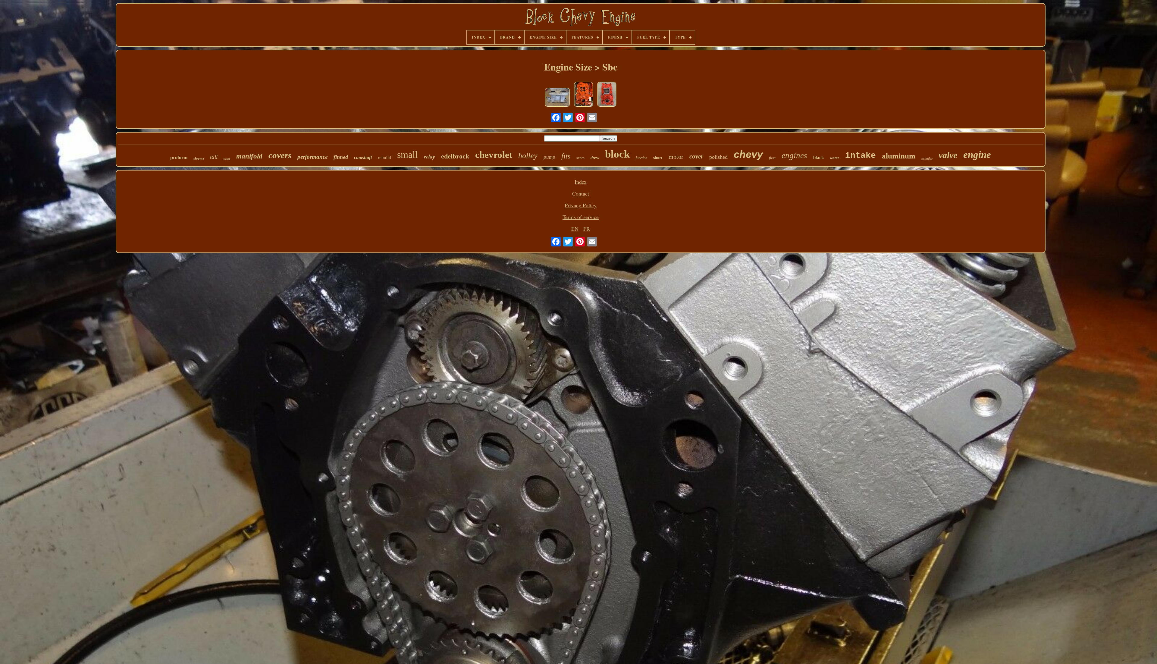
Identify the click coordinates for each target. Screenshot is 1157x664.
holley (528, 155)
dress (595, 157)
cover (696, 156)
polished (718, 157)
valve (948, 155)
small (407, 154)
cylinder (927, 158)
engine (977, 154)
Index (581, 181)
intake (860, 155)
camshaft (363, 157)
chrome (198, 158)
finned (341, 157)
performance (312, 157)
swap (227, 158)
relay (429, 156)
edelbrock (455, 156)
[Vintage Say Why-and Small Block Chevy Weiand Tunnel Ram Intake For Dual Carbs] (557, 98)
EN (574, 228)
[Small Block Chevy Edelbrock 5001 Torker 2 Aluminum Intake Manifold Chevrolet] (607, 95)
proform (178, 157)
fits (565, 156)
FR (586, 228)
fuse (772, 157)
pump (549, 157)
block (617, 154)
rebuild (384, 157)
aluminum (898, 156)
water (834, 157)
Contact (580, 193)
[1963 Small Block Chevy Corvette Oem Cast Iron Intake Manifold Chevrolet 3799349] (583, 95)
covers (279, 155)
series (580, 158)
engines (794, 155)
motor (676, 156)
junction (641, 158)
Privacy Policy (581, 205)
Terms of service (581, 217)
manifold (249, 156)
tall (214, 157)
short (658, 157)
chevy (748, 154)
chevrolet (493, 154)
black (818, 157)
